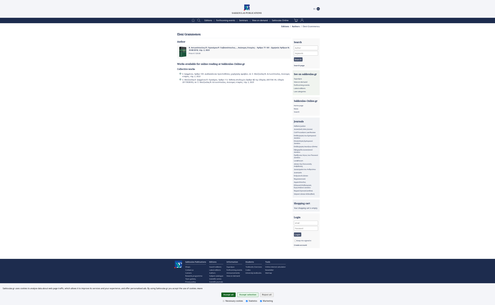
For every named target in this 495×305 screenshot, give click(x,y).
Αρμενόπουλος (300, 182)
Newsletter (269, 270)
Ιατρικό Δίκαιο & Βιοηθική (304, 194)
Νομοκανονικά (299, 179)
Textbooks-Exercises (253, 267)
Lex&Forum (298, 161)
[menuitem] (193, 20)
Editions (208, 20)
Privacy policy (190, 282)
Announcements (233, 273)
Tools (267, 262)
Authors (296, 26)
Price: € (194, 53)
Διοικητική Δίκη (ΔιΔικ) (303, 129)
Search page (299, 65)
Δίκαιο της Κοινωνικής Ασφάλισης (303, 165)
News (296, 109)
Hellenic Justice (300, 126)
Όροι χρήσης (190, 279)
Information (232, 262)
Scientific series (215, 279)
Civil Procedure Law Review (304, 132)
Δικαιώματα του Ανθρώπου (305, 169)
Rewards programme (193, 276)
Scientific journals (216, 282)
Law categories (300, 91)
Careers (188, 273)
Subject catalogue (216, 276)
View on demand (300, 82)
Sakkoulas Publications (195, 262)
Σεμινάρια (298, 79)
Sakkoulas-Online (280, 20)
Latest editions (300, 88)
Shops (187, 267)
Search (296, 112)
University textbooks (253, 273)
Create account (300, 245)
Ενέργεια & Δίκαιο (301, 175)
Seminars (243, 20)
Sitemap (268, 273)
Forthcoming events (225, 20)
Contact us (189, 270)
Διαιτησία (298, 172)
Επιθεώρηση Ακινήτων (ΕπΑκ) (305, 146)
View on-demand (260, 20)
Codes (248, 270)
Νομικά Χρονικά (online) (303, 191)
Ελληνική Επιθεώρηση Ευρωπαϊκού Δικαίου (302, 186)
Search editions (215, 267)
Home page (298, 105)
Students (249, 262)
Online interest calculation (275, 267)
